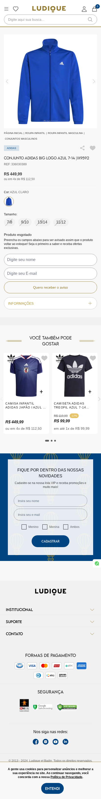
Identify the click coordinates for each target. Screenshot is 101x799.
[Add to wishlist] (92, 148)
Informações (21, 303)
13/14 (42, 222)
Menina (54, 527)
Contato (14, 634)
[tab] (47, 441)
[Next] (99, 399)
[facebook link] (36, 742)
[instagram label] (46, 742)
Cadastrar (50, 541)
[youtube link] (55, 742)
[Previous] (1, 399)
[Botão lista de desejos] (16, 9)
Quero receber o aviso (50, 287)
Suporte (14, 621)
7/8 (9, 222)
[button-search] (90, 19)
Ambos (74, 527)
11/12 (61, 222)
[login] (84, 9)
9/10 (25, 222)
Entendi (52, 788)
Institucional (19, 609)
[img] (94, 81)
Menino (33, 527)
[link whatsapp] (97, 563)
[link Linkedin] (65, 742)
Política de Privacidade (66, 777)
